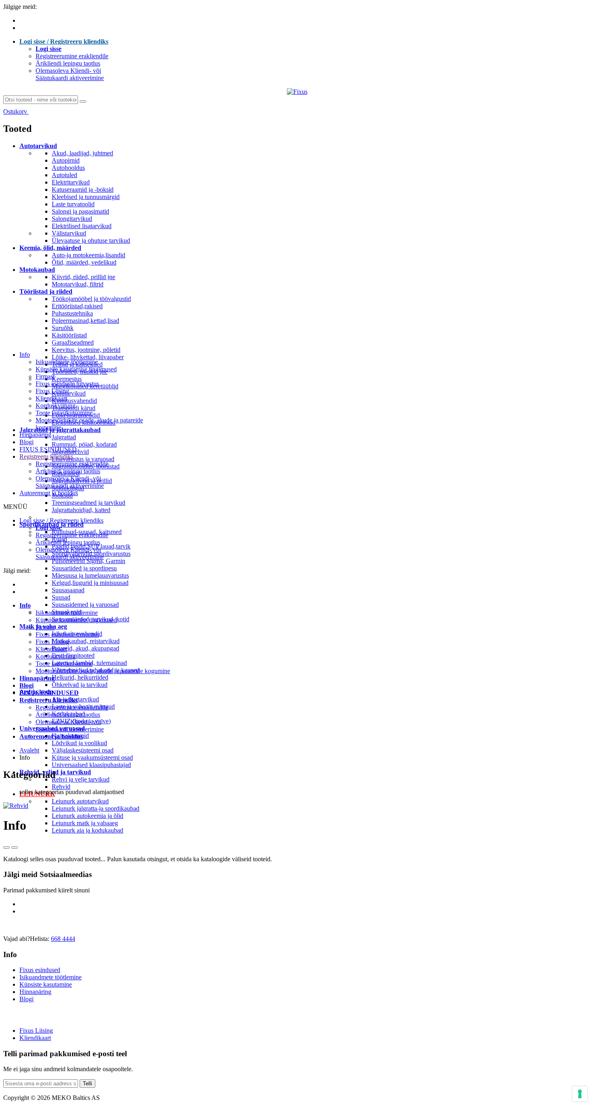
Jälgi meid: (17, 570)
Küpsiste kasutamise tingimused (76, 369)
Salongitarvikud (72, 218)
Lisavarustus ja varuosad (83, 458)
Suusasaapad (68, 590)
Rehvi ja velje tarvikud (81, 779)
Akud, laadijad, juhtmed (82, 153)
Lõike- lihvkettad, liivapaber (88, 357)
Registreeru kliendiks (46, 456)
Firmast (45, 376)
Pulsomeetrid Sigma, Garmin (88, 560)
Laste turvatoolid (73, 204)
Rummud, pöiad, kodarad (84, 444)
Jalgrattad (64, 437)
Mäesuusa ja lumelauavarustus (90, 575)
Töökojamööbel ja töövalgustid (91, 298)
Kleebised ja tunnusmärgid (86, 196)
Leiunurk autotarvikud (80, 801)
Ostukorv (16, 111)
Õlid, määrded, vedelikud (84, 262)
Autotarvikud (38, 145)
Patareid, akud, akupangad (85, 648)
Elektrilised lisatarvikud (82, 225)
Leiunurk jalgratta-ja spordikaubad (95, 808)
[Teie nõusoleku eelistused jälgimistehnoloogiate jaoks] (580, 1094)
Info (24, 354)
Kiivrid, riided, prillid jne (83, 276)
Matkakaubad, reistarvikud (86, 641)
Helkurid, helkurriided (80, 677)
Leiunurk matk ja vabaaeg (85, 823)
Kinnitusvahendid (74, 400)
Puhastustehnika (72, 313)
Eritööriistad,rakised (77, 306)
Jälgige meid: (20, 6)
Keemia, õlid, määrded (50, 247)
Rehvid (61, 786)
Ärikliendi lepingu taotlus (68, 63)
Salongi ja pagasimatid (80, 211)
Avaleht (29, 750)
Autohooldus (68, 167)
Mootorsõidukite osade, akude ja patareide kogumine (103, 670)
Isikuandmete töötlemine (67, 361)
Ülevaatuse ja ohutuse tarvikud (91, 240)
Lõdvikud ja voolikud (79, 742)
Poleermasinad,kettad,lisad (85, 320)
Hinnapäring (35, 434)
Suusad (61, 597)
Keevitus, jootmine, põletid (86, 349)
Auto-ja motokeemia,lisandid (88, 255)
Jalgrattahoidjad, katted (81, 509)
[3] (6, 847)
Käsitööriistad (69, 335)
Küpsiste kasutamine (45, 984)
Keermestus (67, 378)
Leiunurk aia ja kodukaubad (87, 830)
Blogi (26, 442)
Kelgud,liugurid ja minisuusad (90, 582)
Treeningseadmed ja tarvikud (88, 502)
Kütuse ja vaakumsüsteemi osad (92, 757)
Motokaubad (37, 269)
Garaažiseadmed (73, 342)
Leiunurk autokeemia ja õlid (87, 815)
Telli (87, 1083)
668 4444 (63, 938)
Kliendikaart (51, 398)
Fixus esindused (39, 969)
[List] (14, 847)
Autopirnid (66, 160)
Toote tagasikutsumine (64, 412)
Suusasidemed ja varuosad (85, 604)
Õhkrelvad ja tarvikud (79, 684)
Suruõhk (63, 327)
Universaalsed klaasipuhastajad (91, 764)
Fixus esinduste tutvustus (67, 383)
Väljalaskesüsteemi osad (83, 750)
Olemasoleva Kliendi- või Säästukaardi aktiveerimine (70, 74)
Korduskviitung (56, 405)
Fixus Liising (52, 391)
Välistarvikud (69, 233)
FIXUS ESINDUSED (48, 449)
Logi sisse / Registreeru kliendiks (63, 41)
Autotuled (64, 175)
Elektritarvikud (71, 182)
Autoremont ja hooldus (48, 492)
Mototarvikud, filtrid (77, 284)
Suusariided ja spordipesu (84, 568)
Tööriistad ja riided (45, 291)
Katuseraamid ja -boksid (83, 189)
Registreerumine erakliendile (72, 56)
